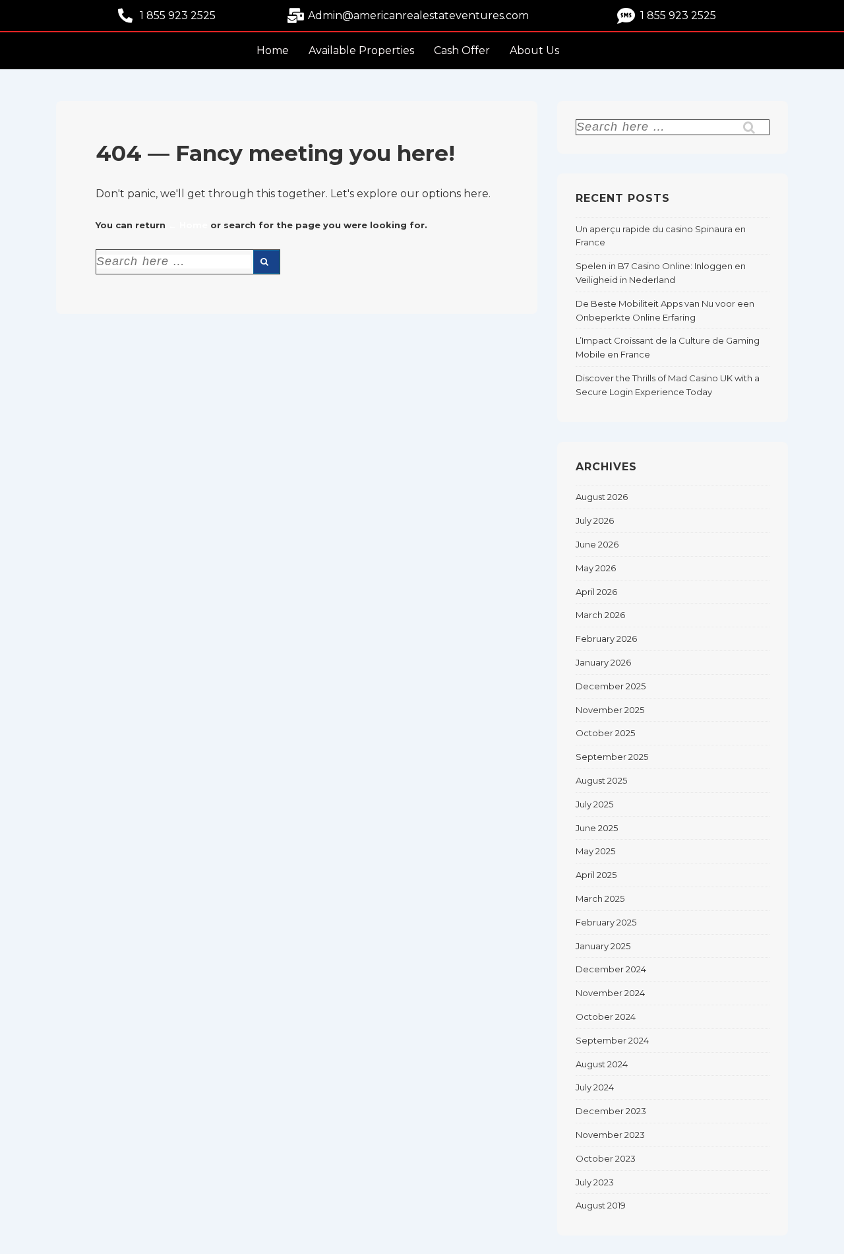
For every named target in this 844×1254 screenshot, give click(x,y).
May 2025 (595, 851)
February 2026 (606, 638)
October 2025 (605, 733)
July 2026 (595, 520)
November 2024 (610, 993)
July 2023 (595, 1182)
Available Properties (361, 50)
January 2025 (603, 946)
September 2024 (612, 1040)
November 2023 (610, 1134)
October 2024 (606, 1016)
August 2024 (602, 1064)
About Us (534, 50)
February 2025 (606, 922)
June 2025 (597, 828)
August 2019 (601, 1205)
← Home (188, 225)
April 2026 (596, 591)
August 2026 (602, 496)
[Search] (266, 262)
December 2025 (611, 686)
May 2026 (596, 568)
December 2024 (611, 969)
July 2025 (594, 804)
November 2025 (610, 710)
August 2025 (601, 780)
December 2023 (611, 1111)
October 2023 (606, 1158)
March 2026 (600, 615)
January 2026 (603, 662)
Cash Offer (462, 50)
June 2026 (597, 544)
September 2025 (612, 756)
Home (272, 50)
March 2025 (600, 898)
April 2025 (596, 874)
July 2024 (595, 1087)
